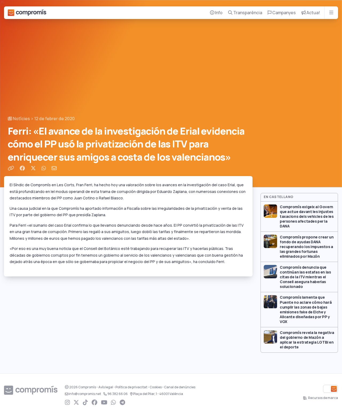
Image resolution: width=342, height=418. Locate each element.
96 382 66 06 (117, 394)
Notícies (21, 118)
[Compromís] (27, 12)
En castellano (278, 197)
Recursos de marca (323, 398)
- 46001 (158, 394)
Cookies (156, 387)
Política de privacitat (131, 387)
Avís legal (105, 387)
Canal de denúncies (179, 387)
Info (218, 13)
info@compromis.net (85, 394)
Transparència (247, 13)
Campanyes (283, 13)
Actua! (313, 13)
